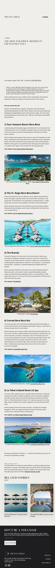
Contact (48, 559)
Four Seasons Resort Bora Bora (37, 182)
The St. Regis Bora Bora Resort (40, 246)
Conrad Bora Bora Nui (37, 384)
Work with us (46, 562)
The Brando (34, 314)
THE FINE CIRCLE (36, 80)
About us (48, 555)
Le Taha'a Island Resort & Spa (40, 444)
